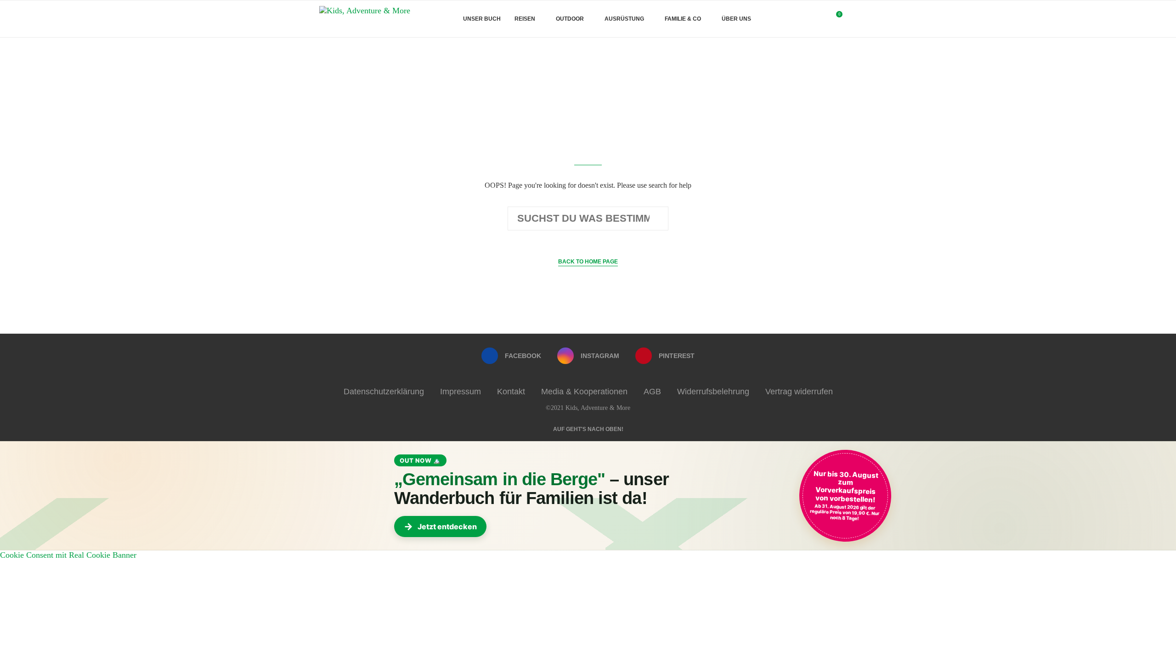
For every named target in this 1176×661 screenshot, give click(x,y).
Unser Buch (482, 19)
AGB (652, 391)
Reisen (524, 19)
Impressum (460, 391)
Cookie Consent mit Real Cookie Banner (68, 555)
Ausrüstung (624, 19)
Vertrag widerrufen (799, 391)
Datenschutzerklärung (384, 391)
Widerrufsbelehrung (713, 391)
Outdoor (570, 19)
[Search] (852, 18)
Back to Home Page (588, 261)
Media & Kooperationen (584, 391)
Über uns (736, 19)
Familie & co (683, 19)
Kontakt (511, 391)
